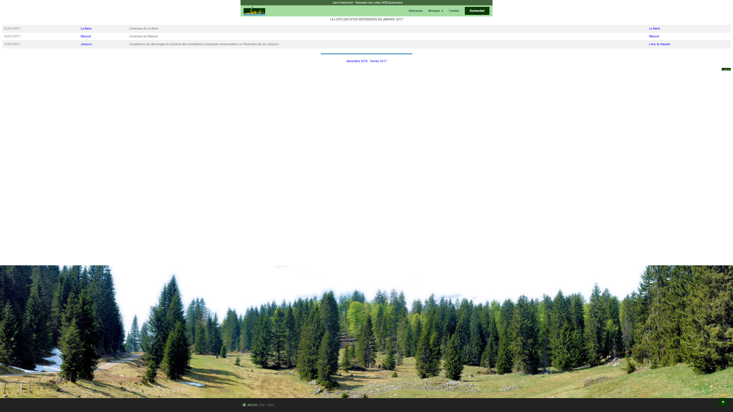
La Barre (86, 28)
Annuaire (434, 11)
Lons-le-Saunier (659, 44)
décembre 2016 (357, 61)
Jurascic (86, 44)
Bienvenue (416, 11)
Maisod (86, 36)
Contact (454, 11)
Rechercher (477, 11)
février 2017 (378, 61)
